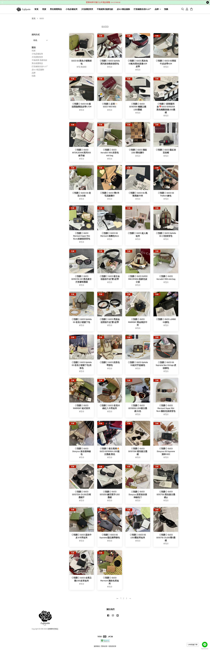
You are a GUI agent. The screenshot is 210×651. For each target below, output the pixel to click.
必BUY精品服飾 (123, 9)
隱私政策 (104, 646)
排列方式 (36, 34)
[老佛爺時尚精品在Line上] (117, 617)
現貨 (44, 9)
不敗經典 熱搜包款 (105, 9)
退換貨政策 (112, 646)
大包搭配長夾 (87, 9)
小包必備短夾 (71, 9)
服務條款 (97, 646)
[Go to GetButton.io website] (204, 648)
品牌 (157, 9)
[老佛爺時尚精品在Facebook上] (108, 617)
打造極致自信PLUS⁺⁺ (142, 9)
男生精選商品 (56, 9)
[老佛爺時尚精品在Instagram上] (112, 617)
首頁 (36, 9)
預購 (166, 9)
